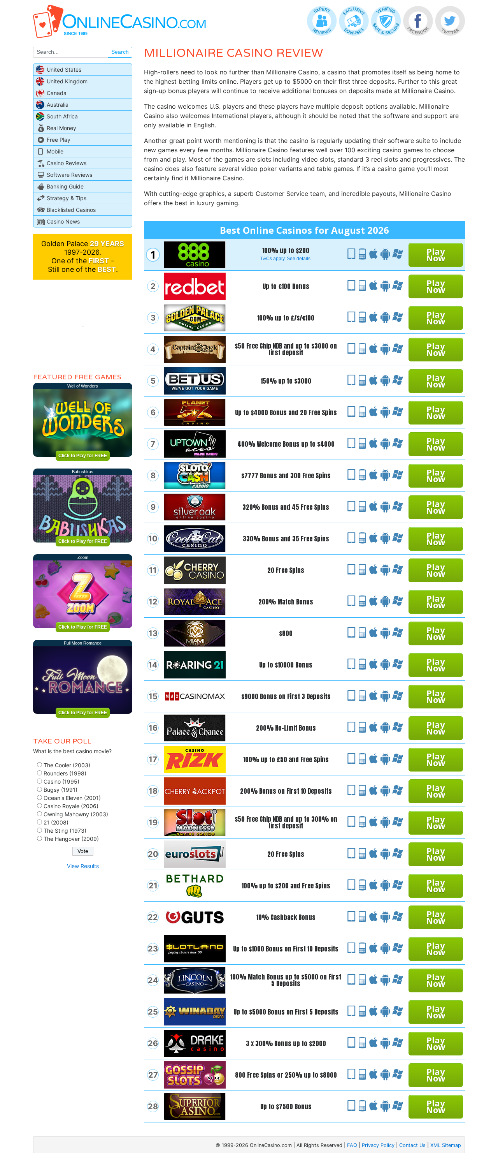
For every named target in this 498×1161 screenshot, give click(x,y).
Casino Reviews (66, 163)
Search (120, 52)
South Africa (62, 116)
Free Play (58, 139)
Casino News (63, 221)
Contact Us (412, 1145)
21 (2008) (56, 822)
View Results (83, 866)
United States (64, 69)
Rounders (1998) (65, 773)
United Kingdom (67, 81)
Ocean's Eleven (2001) (72, 798)
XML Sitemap (445, 1145)
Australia (57, 104)
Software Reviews (69, 174)
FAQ (352, 1145)
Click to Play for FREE (82, 455)
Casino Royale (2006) (71, 806)
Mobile (55, 151)
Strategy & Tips (66, 198)
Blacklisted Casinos (71, 209)
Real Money (61, 128)
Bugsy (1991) (60, 789)
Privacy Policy (378, 1145)
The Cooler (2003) (67, 765)
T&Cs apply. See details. (286, 258)
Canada (57, 93)
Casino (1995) (61, 781)
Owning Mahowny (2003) (76, 814)
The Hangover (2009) (71, 838)
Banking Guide (65, 186)
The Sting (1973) (65, 830)
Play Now (435, 254)
